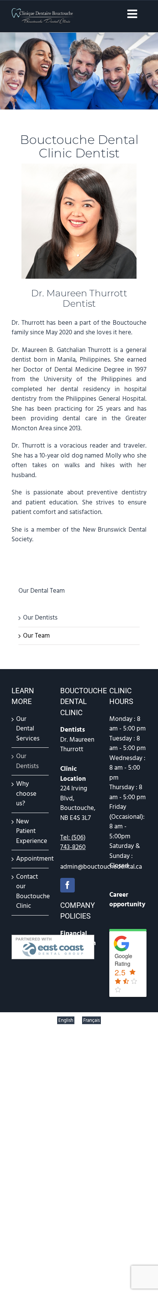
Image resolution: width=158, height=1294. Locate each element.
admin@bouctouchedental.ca (101, 866)
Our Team (36, 635)
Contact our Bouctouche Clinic (30, 891)
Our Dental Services (28, 728)
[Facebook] (67, 885)
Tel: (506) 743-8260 (73, 842)
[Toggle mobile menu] (133, 14)
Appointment (30, 858)
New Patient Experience (30, 831)
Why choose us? (26, 793)
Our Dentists (40, 617)
